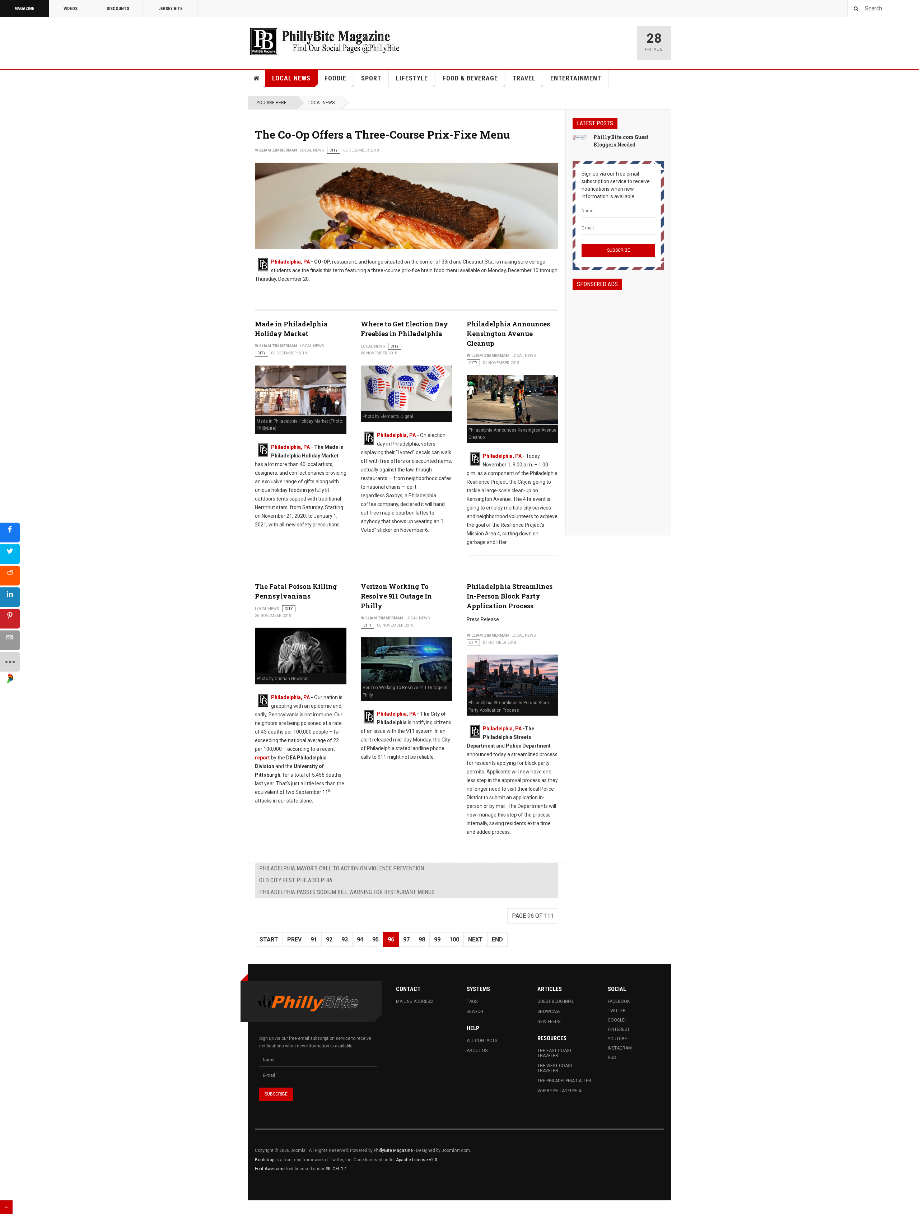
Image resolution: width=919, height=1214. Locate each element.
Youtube (617, 1038)
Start (269, 939)
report (262, 758)
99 (437, 939)
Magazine (24, 8)
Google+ (617, 1020)
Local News (291, 78)
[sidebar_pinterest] (10, 618)
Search (475, 1011)
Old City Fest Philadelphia (295, 880)
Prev (294, 939)
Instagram (620, 1048)
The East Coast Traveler (554, 1053)
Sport (371, 78)
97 (406, 939)
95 (375, 939)
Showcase (549, 1011)
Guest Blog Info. (555, 1001)
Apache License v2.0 (416, 1159)
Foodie (335, 78)
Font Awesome (270, 1168)
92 (329, 939)
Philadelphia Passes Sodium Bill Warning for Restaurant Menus (347, 892)
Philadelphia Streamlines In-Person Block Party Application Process (509, 596)
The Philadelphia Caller (564, 1080)
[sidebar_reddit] (10, 575)
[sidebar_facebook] (10, 532)
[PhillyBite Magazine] (324, 41)
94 (360, 939)
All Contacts (482, 1040)
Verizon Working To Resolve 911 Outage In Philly (396, 596)
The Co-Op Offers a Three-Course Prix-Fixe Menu (382, 134)
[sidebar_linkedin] (10, 597)
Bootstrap (264, 1159)
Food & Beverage (470, 78)
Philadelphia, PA (290, 262)
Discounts (118, 8)
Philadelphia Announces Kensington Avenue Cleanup (508, 334)
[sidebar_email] (10, 640)
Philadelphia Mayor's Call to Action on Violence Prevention (341, 868)
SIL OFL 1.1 (336, 1168)
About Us (477, 1050)
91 (314, 939)
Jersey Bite (170, 8)
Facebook (619, 1001)
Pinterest (619, 1029)
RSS (612, 1057)
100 (454, 939)
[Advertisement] (618, 406)
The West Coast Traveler (555, 1068)
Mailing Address (414, 1001)
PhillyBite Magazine (393, 1150)
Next (475, 939)
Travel (524, 78)
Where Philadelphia (559, 1090)
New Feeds (548, 1021)
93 (344, 939)
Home (256, 78)
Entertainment (575, 78)
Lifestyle (412, 78)
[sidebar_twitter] (10, 554)
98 (422, 939)
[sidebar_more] (10, 661)
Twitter (617, 1010)
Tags (472, 1001)
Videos (71, 8)
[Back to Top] (6, 1207)
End (497, 939)
